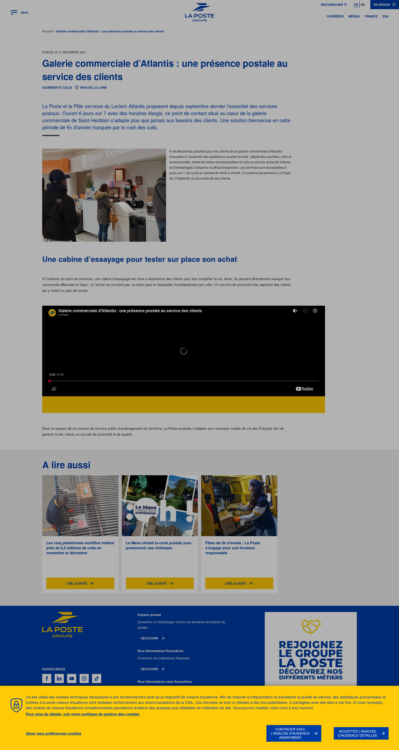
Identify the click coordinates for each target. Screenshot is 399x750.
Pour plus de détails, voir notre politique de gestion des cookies (82, 714)
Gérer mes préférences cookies (53, 733)
